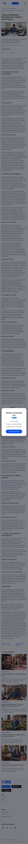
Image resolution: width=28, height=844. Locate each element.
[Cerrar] (24, 410)
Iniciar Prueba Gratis (14, 431)
